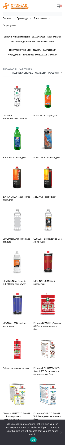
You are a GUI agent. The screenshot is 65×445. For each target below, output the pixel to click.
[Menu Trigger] (57, 7)
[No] (61, 432)
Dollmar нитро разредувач (16, 368)
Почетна (7, 18)
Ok (33, 439)
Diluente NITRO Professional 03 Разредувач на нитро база (47, 326)
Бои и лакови (40, 18)
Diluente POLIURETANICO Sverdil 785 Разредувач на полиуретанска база (46, 371)
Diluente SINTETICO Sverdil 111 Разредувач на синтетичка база (16, 416)
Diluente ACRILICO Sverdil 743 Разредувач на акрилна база (47, 416)
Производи (22, 18)
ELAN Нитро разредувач (15, 157)
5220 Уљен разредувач (44, 196)
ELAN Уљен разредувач (45, 115)
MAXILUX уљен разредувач (47, 157)
